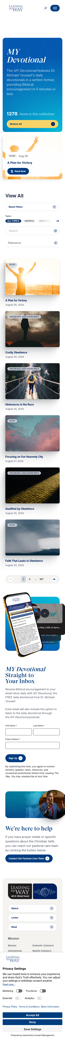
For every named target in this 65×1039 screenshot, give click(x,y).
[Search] (56, 231)
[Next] (54, 579)
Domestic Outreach (43, 945)
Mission (12, 945)
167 (42, 579)
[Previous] (11, 579)
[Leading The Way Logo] (16, 8)
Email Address (12, 739)
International (15, 950)
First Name (11, 725)
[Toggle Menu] (55, 8)
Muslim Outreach (41, 950)
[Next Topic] (55, 221)
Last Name (39, 725)
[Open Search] (45, 8)
